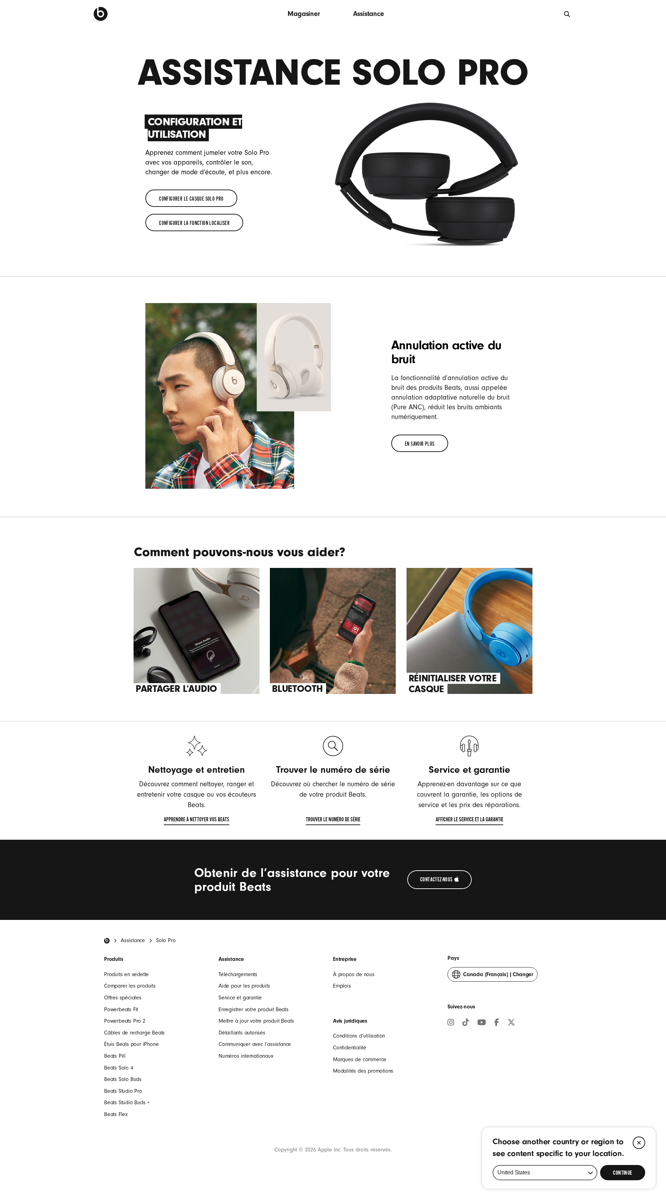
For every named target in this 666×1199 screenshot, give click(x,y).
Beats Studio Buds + (127, 1102)
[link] (191, 198)
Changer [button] (498, 976)
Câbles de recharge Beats (134, 1033)
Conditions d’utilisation (359, 1036)
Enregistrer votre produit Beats (254, 1009)
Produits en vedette (126, 974)
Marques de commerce (359, 1059)
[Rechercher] (567, 13)
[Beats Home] (107, 941)
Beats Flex (116, 1114)
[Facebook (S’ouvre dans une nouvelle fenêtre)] (496, 1023)
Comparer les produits (130, 986)
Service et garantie (240, 998)
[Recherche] (101, 14)
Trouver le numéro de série (333, 821)
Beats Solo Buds (123, 1079)
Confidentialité (349, 1048)
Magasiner (304, 14)
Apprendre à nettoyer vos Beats (196, 821)
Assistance (368, 14)
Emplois (342, 986)
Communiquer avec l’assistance (255, 1044)
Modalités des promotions (363, 1071)
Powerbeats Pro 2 (124, 1021)
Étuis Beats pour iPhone (131, 1044)
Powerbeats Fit (121, 1009)
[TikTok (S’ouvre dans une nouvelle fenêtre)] (465, 1023)
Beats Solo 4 (118, 1068)
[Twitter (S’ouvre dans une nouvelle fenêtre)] (511, 1023)
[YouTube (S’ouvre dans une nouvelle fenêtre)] (481, 1023)
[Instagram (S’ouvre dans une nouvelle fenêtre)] (450, 1023)
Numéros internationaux (246, 1056)
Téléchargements (238, 974)
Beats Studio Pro (123, 1091)
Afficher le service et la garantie (469, 821)
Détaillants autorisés (242, 1033)
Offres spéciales (123, 998)
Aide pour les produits (244, 986)
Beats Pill (115, 1056)
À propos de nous (354, 974)
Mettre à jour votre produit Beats (256, 1021)
